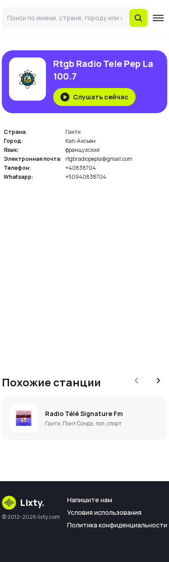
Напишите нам (89, 500)
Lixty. (32, 502)
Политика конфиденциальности (117, 525)
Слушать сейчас (100, 97)
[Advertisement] (84, 273)
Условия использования (104, 512)
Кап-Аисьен (80, 141)
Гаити (73, 132)
